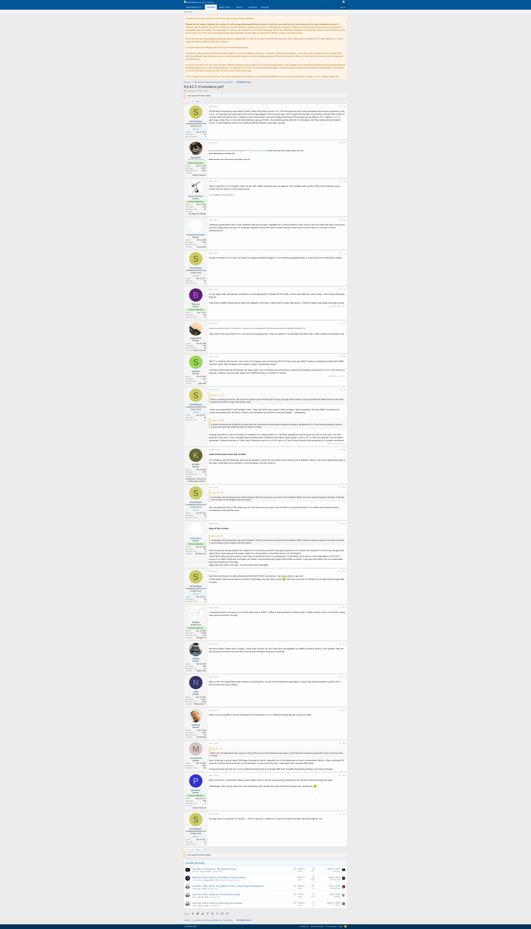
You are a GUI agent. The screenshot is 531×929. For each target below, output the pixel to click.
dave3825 (196, 157)
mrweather (196, 758)
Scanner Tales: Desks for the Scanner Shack (216, 894)
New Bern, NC (200, 554)
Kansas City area (199, 350)
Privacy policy (331, 926)
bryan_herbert (195, 196)
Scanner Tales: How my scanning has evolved (217, 903)
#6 (344, 289)
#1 (344, 106)
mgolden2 (195, 338)
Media (239, 7)
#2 (344, 143)
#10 (344, 449)
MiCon (337, 905)
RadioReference (193, 7)
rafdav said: (215, 492)
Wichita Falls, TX (200, 704)
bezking (196, 724)
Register (265, 7)
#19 (344, 775)
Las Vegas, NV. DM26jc (197, 214)
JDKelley (337, 897)
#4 (344, 220)
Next (198, 101)
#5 (344, 253)
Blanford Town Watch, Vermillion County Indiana (219, 877)
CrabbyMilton (335, 888)
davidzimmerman (195, 234)
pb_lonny (195, 871)
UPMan (195, 622)
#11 (344, 487)
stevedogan (191, 91)
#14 (344, 607)
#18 (344, 743)
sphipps (196, 371)
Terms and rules (316, 926)
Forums (211, 7)
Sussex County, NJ (199, 808)
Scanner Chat (217, 871)
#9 (344, 389)
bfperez (196, 304)
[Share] (341, 106)
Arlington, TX (201, 637)
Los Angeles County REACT (221, 194)
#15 (344, 644)
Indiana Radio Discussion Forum (227, 880)
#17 (344, 710)
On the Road (201, 737)
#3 (344, 181)
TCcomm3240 (197, 880)
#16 (344, 677)
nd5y (195, 691)
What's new (224, 7)
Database (252, 7)
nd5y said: (215, 748)
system (268, 714)
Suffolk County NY (199, 175)
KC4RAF (196, 464)
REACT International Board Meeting (255, 150)
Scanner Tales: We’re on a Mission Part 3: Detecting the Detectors (228, 885)
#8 (344, 356)
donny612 (196, 538)
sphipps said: (216, 395)
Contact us (304, 926)
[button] (203, 7)
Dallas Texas (201, 671)
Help (341, 926)
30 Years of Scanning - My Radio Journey (214, 868)
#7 (344, 323)
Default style (191, 926)
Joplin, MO (202, 383)
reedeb (196, 658)
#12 (344, 523)
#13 (344, 571)
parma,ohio (201, 247)
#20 (344, 814)
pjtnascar (196, 790)
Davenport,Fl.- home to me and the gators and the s (196, 480)
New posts (188, 12)
